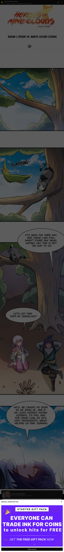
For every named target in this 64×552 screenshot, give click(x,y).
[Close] (61, 502)
